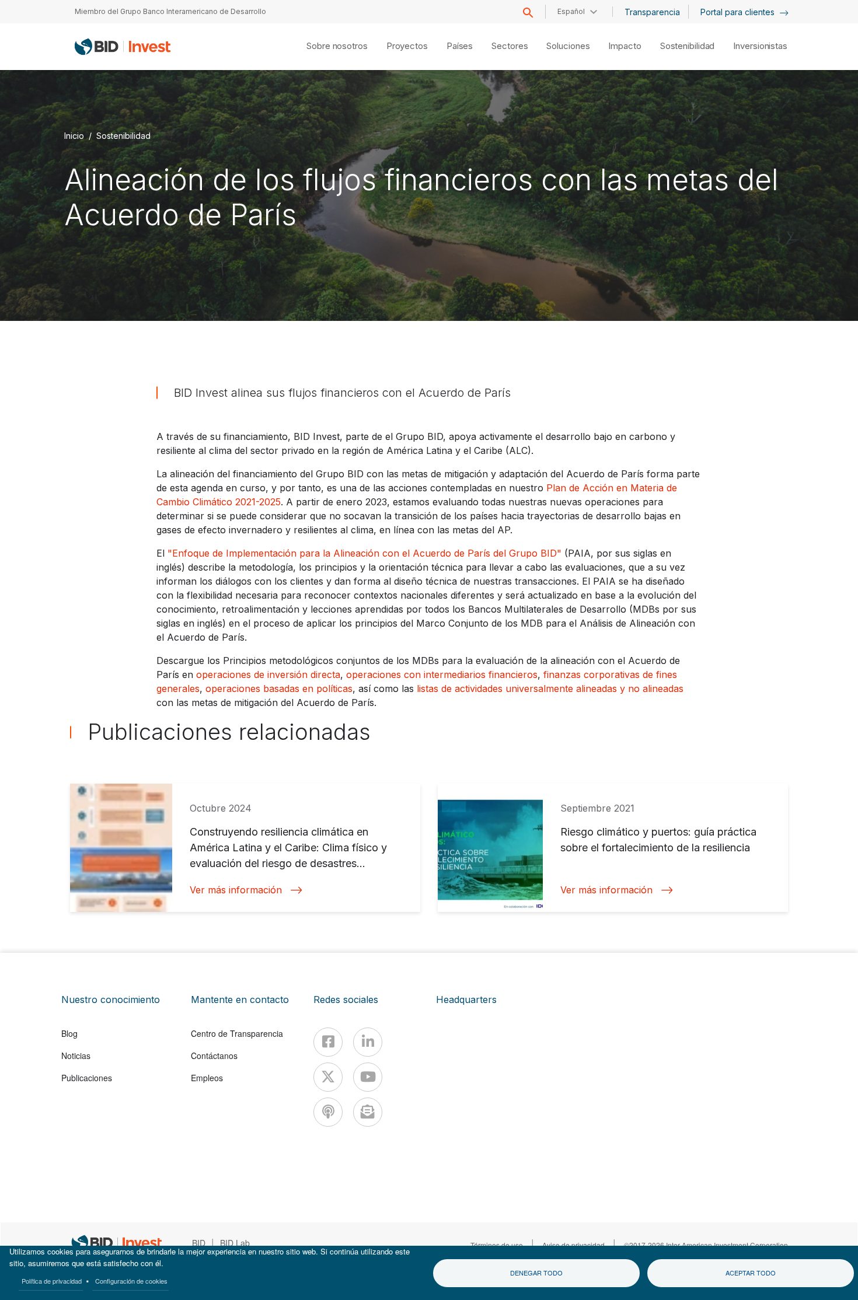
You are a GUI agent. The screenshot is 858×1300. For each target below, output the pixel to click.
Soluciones (568, 45)
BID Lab (235, 1243)
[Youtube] (367, 1077)
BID (198, 1243)
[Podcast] (328, 1112)
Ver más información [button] (236, 890)
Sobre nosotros (337, 45)
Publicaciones (86, 1078)
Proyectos (407, 45)
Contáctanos (214, 1055)
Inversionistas (760, 45)
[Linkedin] (367, 1042)
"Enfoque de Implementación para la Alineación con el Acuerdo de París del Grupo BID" (364, 553)
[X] (328, 1077)
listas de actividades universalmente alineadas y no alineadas (550, 688)
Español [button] (571, 11)
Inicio (74, 136)
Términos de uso (496, 1245)
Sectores (509, 45)
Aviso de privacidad (573, 1245)
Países (460, 45)
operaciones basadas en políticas (279, 688)
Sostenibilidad (687, 45)
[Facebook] (328, 1042)
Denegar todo (536, 1272)
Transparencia (652, 12)
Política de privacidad (52, 1280)
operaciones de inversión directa (268, 674)
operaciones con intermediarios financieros (442, 674)
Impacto (624, 45)
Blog (69, 1033)
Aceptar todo (751, 1272)
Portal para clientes (738, 12)
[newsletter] (367, 1112)
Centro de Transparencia (237, 1033)
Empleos (207, 1078)
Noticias (75, 1055)
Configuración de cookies (131, 1280)
